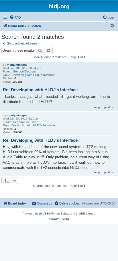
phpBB (43, 213)
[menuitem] (15, 17)
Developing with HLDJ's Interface (33, 74)
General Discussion (25, 71)
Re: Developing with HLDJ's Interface (40, 89)
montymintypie (17, 64)
